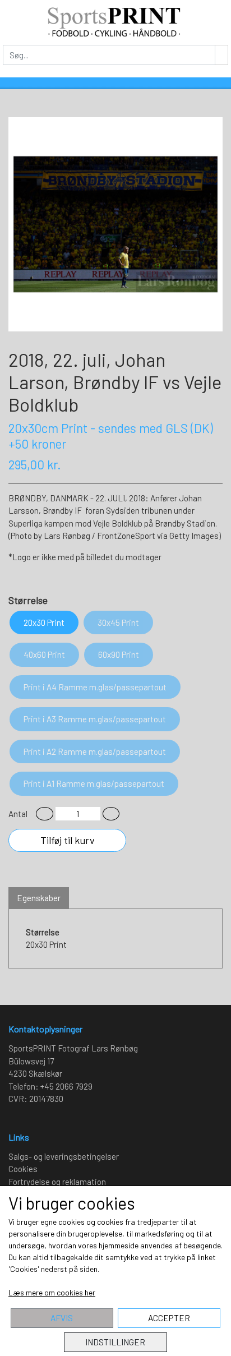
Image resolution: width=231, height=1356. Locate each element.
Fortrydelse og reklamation (57, 1182)
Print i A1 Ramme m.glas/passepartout (94, 783)
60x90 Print (118, 654)
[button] (44, 814)
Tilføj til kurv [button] (67, 840)
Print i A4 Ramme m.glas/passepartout (95, 687)
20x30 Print (44, 622)
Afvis (61, 1318)
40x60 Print (44, 654)
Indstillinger (115, 1342)
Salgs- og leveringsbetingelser (63, 1156)
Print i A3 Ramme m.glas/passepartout (95, 719)
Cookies (23, 1169)
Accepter (169, 1318)
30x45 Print (118, 622)
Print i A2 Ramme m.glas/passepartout (95, 751)
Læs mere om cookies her (51, 1292)
